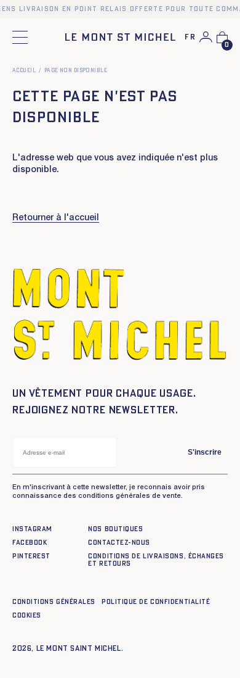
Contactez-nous (119, 542)
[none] (190, 38)
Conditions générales (53, 601)
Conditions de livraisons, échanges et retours (156, 560)
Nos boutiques (115, 529)
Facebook (29, 542)
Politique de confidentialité (156, 601)
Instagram (32, 529)
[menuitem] (190, 38)
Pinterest (31, 556)
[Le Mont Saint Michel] (120, 37)
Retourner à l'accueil (55, 218)
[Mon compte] (205, 37)
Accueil (24, 70)
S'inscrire (205, 452)
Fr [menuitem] (190, 37)
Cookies (26, 615)
